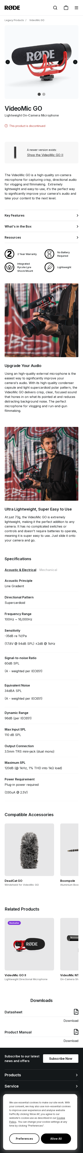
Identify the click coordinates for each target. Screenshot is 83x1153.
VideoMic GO (36, 20)
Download (71, 1021)
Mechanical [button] (48, 570)
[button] (76, 8)
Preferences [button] (24, 1138)
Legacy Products (14, 20)
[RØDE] (12, 8)
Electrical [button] (20, 570)
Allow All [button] (56, 1138)
